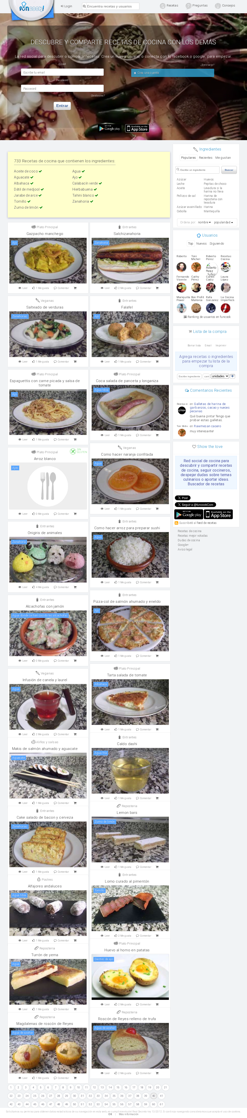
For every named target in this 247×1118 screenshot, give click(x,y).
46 (42, 1104)
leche (180, 183)
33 (98, 1096)
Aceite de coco (26, 171)
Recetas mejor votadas (193, 535)
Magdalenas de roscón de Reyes (44, 1024)
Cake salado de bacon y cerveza (45, 817)
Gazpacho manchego (45, 234)
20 (157, 1087)
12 (94, 1087)
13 (102, 1087)
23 (19, 1096)
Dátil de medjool (27, 189)
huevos (209, 179)
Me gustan (223, 157)
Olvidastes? (98, 95)
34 (106, 1096)
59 (145, 1104)
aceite (181, 188)
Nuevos (201, 243)
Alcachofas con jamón (45, 606)
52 (90, 1104)
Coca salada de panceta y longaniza (127, 381)
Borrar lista (194, 345)
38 (137, 1096)
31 (82, 1096)
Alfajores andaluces (45, 886)
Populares (188, 157)
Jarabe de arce (26, 195)
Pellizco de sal (186, 196)
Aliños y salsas (46, 742)
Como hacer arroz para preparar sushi (127, 528)
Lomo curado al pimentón (127, 881)
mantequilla (212, 211)
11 (86, 1087)
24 (27, 1096)
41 (161, 1096)
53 (98, 1104)
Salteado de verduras (44, 307)
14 (110, 1087)
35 (114, 1096)
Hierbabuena (83, 189)
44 (27, 1104)
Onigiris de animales (45, 533)
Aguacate (22, 177)
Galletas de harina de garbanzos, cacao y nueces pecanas (210, 407)
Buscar (229, 170)
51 (82, 1104)
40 (153, 1096)
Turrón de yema (44, 955)
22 (11, 1096)
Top (190, 243)
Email (208, 345)
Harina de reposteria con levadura (213, 199)
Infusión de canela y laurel (45, 680)
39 (145, 1096)
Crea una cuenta (148, 73)
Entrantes (129, 227)
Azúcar (181, 179)
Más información (129, 1114)
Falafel (127, 307)
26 (42, 1096)
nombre (203, 222)
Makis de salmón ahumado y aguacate (45, 749)
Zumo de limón (26, 207)
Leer (25, 288)
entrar (62, 105)
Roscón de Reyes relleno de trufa (127, 1019)
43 (19, 1104)
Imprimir (221, 345)
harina (208, 207)
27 (50, 1096)
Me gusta (42, 288)
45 (34, 1104)
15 (118, 1087)
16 (126, 1087)
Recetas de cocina (32, 11)
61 (161, 1104)
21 (165, 1087)
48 (58, 1104)
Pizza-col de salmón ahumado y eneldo (127, 601)
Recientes (206, 157)
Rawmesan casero (207, 426)
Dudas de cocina (189, 540)
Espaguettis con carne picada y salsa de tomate (45, 383)
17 (134, 1087)
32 (90, 1096)
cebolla (182, 211)
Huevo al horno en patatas (127, 950)
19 (149, 1087)
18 (142, 1087)
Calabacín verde (85, 183)
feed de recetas (207, 523)
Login (67, 6)
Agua (77, 171)
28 (58, 1096)
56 (122, 1104)
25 (34, 1096)
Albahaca (22, 183)
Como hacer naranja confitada (127, 454)
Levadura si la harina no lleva (213, 189)
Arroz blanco (45, 459)
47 (50, 1104)
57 (129, 1104)
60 (153, 1104)
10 (78, 1087)
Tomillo (20, 201)
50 (74, 1104)
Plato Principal (47, 227)
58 (137, 1104)
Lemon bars (127, 812)
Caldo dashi (127, 744)
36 (122, 1096)
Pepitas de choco (215, 183)
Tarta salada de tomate (127, 675)
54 (106, 1104)
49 (66, 1104)
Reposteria (129, 806)
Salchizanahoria (127, 234)
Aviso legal (185, 549)
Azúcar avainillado (189, 207)
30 (74, 1096)
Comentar (63, 288)
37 (129, 1096)
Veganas (47, 300)
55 (114, 1104)
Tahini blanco (83, 195)
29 (66, 1096)
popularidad (222, 222)
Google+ (183, 545)
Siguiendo (217, 243)
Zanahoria (81, 201)
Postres (47, 879)
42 (11, 1104)
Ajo (75, 177)
